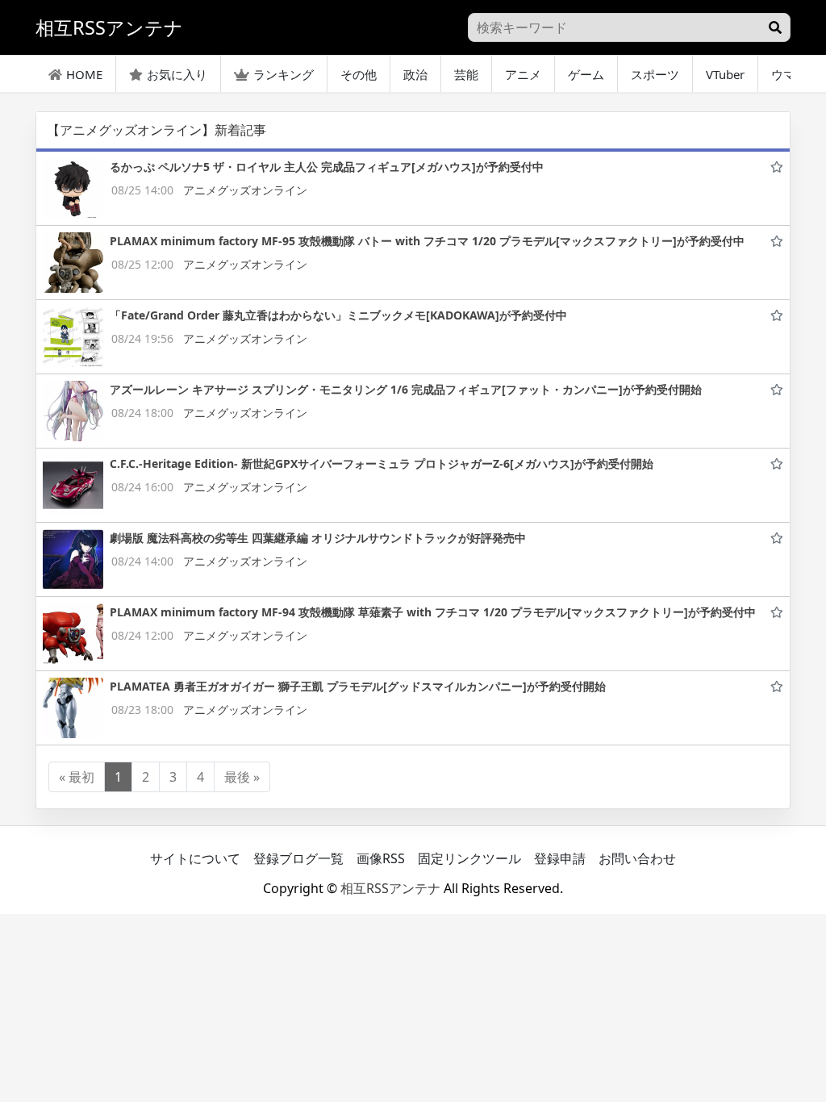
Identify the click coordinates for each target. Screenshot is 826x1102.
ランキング (283, 74)
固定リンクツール (469, 858)
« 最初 (76, 777)
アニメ (523, 74)
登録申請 (560, 858)
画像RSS (381, 858)
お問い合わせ (637, 858)
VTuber (725, 74)
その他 (358, 74)
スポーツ (655, 74)
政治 (415, 74)
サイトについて (195, 858)
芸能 (466, 74)
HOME (84, 74)
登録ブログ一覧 (298, 858)
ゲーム (586, 74)
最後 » (242, 777)
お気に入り (177, 74)
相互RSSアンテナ (390, 888)
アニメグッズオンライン (245, 190)
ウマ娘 (789, 74)
